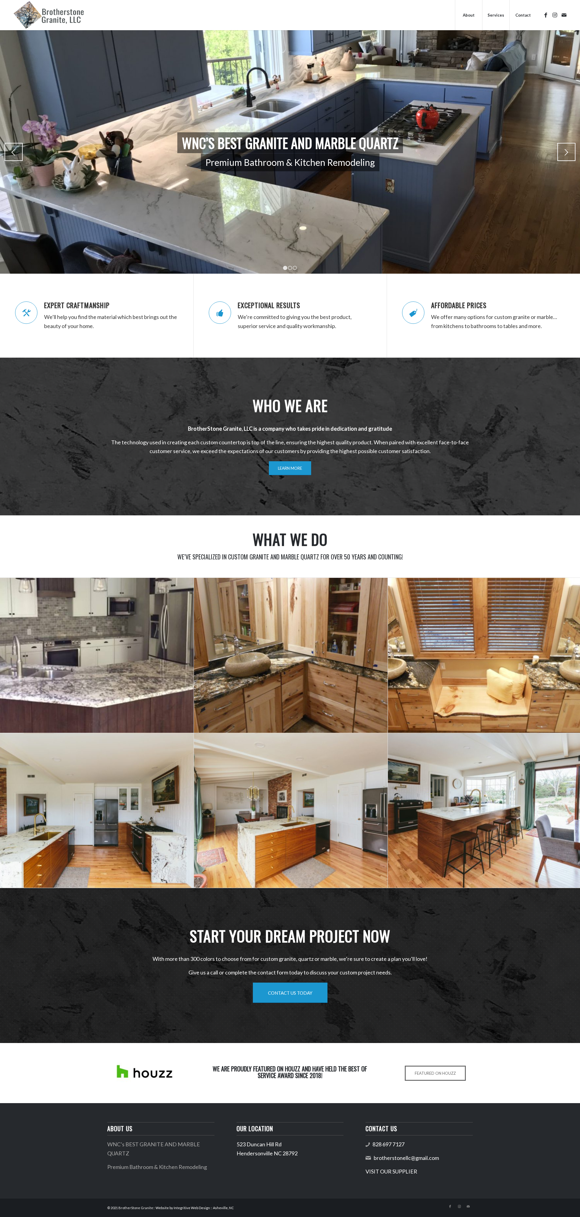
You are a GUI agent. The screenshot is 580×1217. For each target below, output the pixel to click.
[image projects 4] (97, 810)
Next (566, 152)
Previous (14, 152)
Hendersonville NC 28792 (267, 1153)
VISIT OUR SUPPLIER (391, 1171)
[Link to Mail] (564, 14)
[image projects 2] (291, 655)
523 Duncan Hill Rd (259, 1144)
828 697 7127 (388, 1144)
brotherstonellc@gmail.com (406, 1157)
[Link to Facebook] (545, 14)
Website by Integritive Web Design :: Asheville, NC (195, 1208)
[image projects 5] (291, 810)
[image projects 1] (97, 655)
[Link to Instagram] (554, 14)
